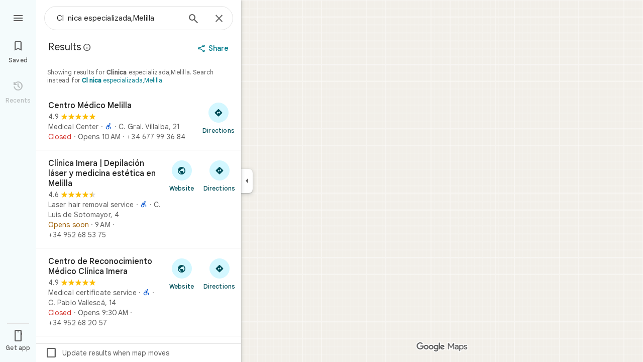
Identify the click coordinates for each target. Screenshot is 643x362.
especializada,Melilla (122, 80)
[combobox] (118, 18)
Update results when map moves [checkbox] (107, 353)
